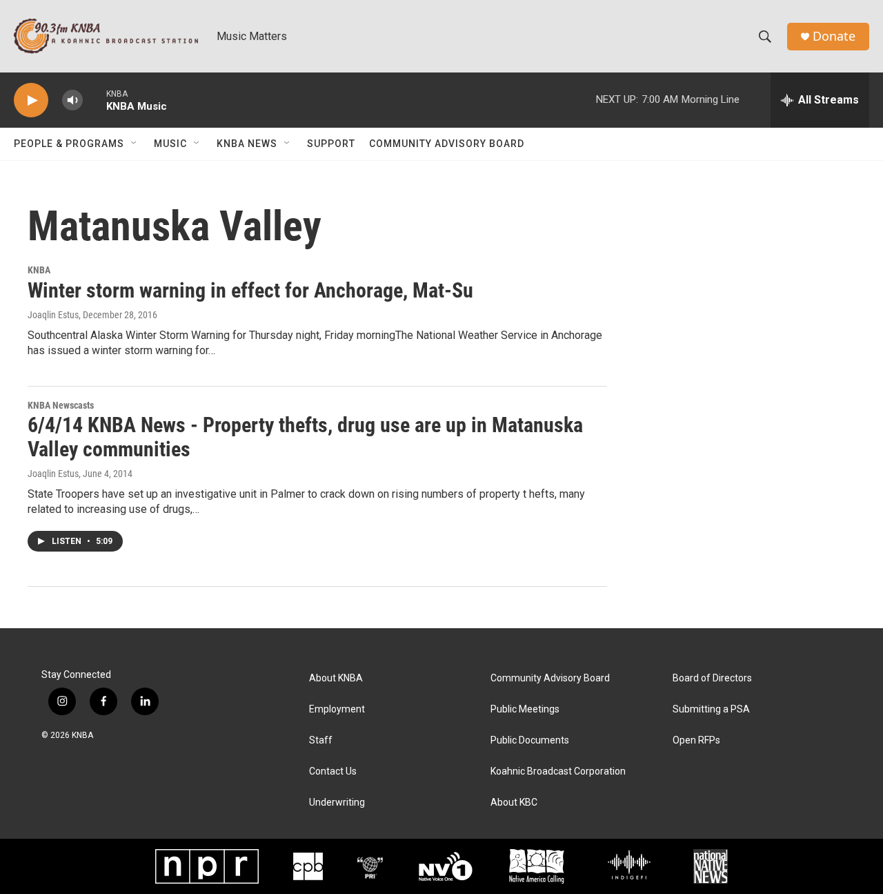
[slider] (94, 100)
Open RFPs (696, 740)
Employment (337, 709)
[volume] (72, 100)
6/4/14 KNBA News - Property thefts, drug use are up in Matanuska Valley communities (305, 437)
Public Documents (529, 740)
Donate (834, 36)
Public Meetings (524, 709)
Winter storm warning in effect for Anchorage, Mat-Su (250, 290)
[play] (31, 100)
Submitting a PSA (711, 709)
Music (170, 143)
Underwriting (337, 802)
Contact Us (333, 771)
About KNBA (336, 678)
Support (331, 143)
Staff (321, 740)
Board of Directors (712, 678)
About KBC (513, 802)
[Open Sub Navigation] (134, 143)
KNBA (39, 269)
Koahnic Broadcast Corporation (558, 771)
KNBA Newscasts (61, 405)
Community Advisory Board (446, 143)
